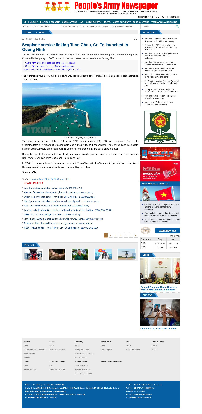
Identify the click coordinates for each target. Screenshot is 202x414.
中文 (151, 17)
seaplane (34, 179)
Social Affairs (69, 22)
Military (34, 22)
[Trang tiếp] (131, 235)
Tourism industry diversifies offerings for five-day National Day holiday (67, 209)
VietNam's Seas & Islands (155, 184)
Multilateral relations (82, 369)
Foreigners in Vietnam (83, 373)
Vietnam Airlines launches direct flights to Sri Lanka (58, 192)
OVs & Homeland (133, 349)
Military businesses (82, 349)
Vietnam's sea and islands (164, 22)
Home (25, 21)
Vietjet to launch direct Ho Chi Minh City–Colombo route (61, 227)
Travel (107, 22)
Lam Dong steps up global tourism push (53, 187)
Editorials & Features (57, 349)
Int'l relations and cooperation (35, 349)
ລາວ (157, 17)
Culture (154, 345)
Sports (154, 349)
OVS (81, 22)
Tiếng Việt (142, 17)
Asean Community (122, 22)
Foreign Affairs (141, 22)
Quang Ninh (63, 179)
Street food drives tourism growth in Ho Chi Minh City (59, 196)
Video (146, 255)
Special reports (80, 357)
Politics (44, 22)
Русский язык (173, 17)
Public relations (29, 353)
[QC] (160, 152)
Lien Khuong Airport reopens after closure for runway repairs (63, 218)
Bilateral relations (81, 365)
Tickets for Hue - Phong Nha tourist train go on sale (58, 223)
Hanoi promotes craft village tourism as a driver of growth (61, 201)
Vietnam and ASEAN (57, 369)
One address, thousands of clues (158, 328)
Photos (147, 295)
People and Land (30, 369)
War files (27, 357)
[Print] (135, 38)
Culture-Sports (93, 22)
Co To (53, 179)
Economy (55, 22)
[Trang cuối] (136, 235)
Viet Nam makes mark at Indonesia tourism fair (56, 205)
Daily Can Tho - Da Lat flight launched (52, 214)
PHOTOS (29, 245)
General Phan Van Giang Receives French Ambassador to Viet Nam (158, 288)
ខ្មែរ (163, 17)
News (42, 32)
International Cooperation (84, 353)
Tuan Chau (44, 179)
